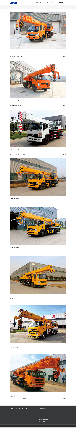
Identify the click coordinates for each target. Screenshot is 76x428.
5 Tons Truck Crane (14, 51)
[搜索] (64, 2)
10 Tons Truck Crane (14, 247)
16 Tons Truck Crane (14, 296)
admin (13, 105)
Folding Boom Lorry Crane (43, 419)
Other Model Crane (42, 417)
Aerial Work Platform (42, 421)
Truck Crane (20, 56)
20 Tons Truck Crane (14, 345)
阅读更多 (64, 56)
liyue (12, 56)
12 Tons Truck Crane (14, 198)
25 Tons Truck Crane (14, 394)
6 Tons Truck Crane (14, 100)
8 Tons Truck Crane (14, 149)
